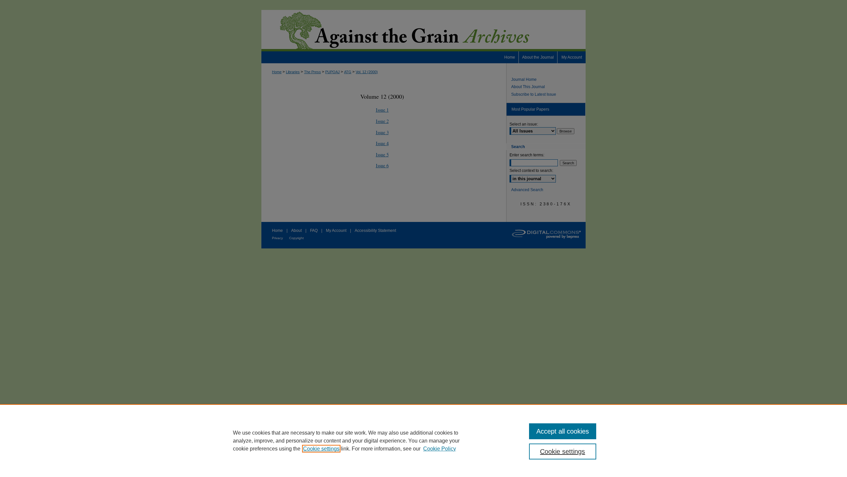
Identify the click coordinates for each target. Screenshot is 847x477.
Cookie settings (321, 448)
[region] (423, 440)
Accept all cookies (562, 431)
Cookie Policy (439, 448)
